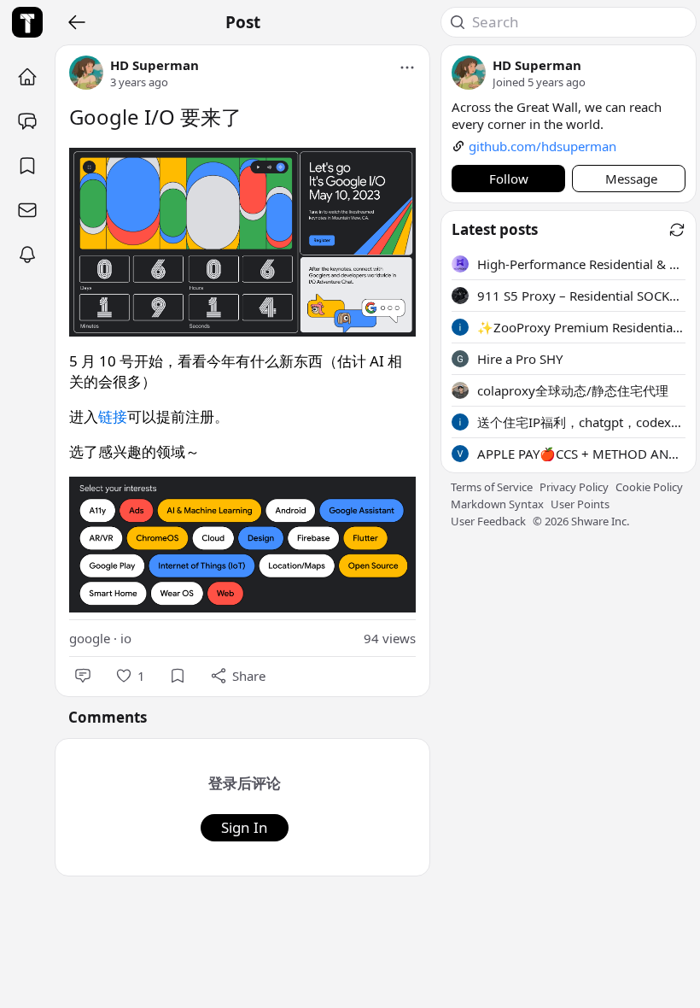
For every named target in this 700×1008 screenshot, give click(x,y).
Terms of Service (492, 487)
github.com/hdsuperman (542, 146)
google (89, 638)
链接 (112, 416)
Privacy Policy (574, 487)
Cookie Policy (649, 487)
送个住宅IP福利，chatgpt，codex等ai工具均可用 (581, 422)
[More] (407, 67)
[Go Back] (76, 22)
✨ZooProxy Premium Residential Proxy (581, 327)
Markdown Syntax (497, 504)
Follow (508, 178)
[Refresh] (677, 229)
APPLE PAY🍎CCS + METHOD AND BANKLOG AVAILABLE (581, 453)
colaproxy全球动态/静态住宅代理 (572, 390)
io (125, 638)
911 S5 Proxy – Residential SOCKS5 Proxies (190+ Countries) (581, 295)
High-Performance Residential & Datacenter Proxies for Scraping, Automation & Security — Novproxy (581, 264)
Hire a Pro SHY (520, 358)
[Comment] (83, 675)
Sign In (244, 827)
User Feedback (488, 521)
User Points (580, 504)
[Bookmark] (177, 675)
